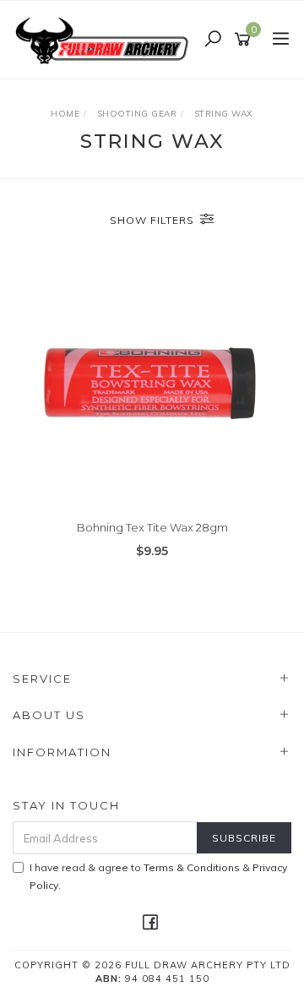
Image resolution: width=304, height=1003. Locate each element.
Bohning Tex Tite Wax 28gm (152, 527)
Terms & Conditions (192, 867)
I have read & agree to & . (158, 876)
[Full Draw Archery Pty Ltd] (105, 38)
